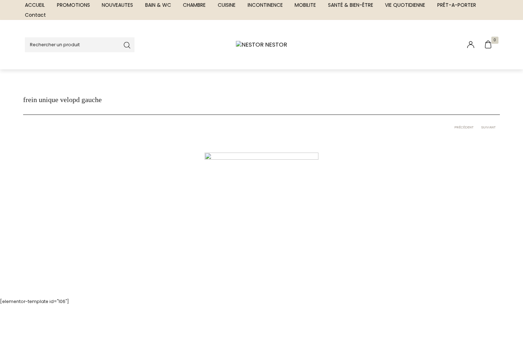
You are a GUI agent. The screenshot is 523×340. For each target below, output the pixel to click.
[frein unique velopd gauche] (261, 208)
